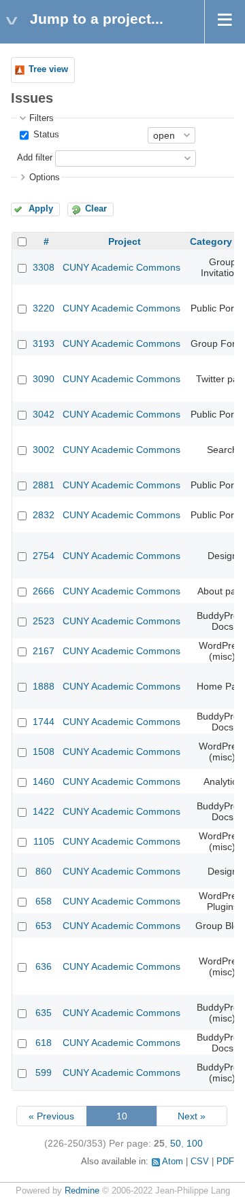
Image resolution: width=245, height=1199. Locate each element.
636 (43, 966)
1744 (43, 721)
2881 (43, 484)
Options (44, 177)
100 (194, 1143)
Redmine (82, 1191)
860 (43, 871)
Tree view (48, 69)
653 (43, 925)
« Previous (51, 1116)
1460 (43, 781)
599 (43, 1072)
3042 (43, 414)
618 (43, 1042)
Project (124, 241)
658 (43, 901)
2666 (43, 591)
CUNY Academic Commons (121, 267)
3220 (43, 308)
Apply (41, 209)
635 (43, 1012)
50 (175, 1143)
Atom (172, 1161)
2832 (43, 514)
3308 (43, 267)
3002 (43, 449)
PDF (225, 1161)
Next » (192, 1116)
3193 (43, 343)
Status (45, 134)
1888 (43, 686)
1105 (43, 841)
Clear (96, 209)
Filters (41, 118)
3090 (43, 378)
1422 (43, 811)
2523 (43, 620)
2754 (43, 555)
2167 (43, 650)
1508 (43, 751)
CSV (200, 1161)
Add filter (34, 158)
